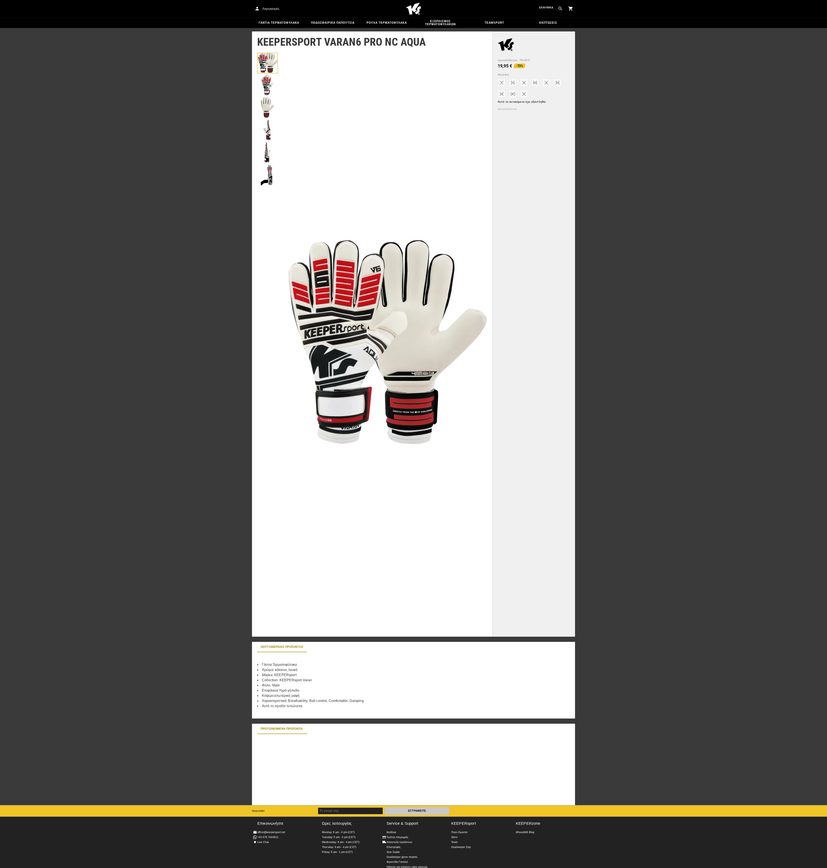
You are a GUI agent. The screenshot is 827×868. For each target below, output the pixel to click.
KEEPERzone (528, 823)
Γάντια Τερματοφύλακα (279, 22)
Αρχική (413, 9)
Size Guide (393, 852)
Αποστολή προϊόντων (399, 842)
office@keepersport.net (271, 832)
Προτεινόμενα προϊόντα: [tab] (282, 728)
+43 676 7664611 (267, 837)
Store (454, 837)
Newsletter (258, 810)
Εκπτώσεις (548, 22)
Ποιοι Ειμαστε (459, 832)
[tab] (267, 63)
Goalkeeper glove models (402, 857)
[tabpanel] (327, 685)
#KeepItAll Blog (525, 832)
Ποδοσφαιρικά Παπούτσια (332, 22)
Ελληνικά (546, 7)
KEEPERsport (463, 823)
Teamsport (494, 22)
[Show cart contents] (570, 8)
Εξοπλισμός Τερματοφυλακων (440, 23)
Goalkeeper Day (461, 847)
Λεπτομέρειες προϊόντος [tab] (282, 647)
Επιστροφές (394, 847)
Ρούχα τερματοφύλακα (387, 22)
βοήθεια (391, 832)
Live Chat (263, 842)
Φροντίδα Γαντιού (397, 861)
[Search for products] (560, 8)
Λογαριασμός (270, 8)
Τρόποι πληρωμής (397, 837)
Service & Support (402, 823)
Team (454, 842)
